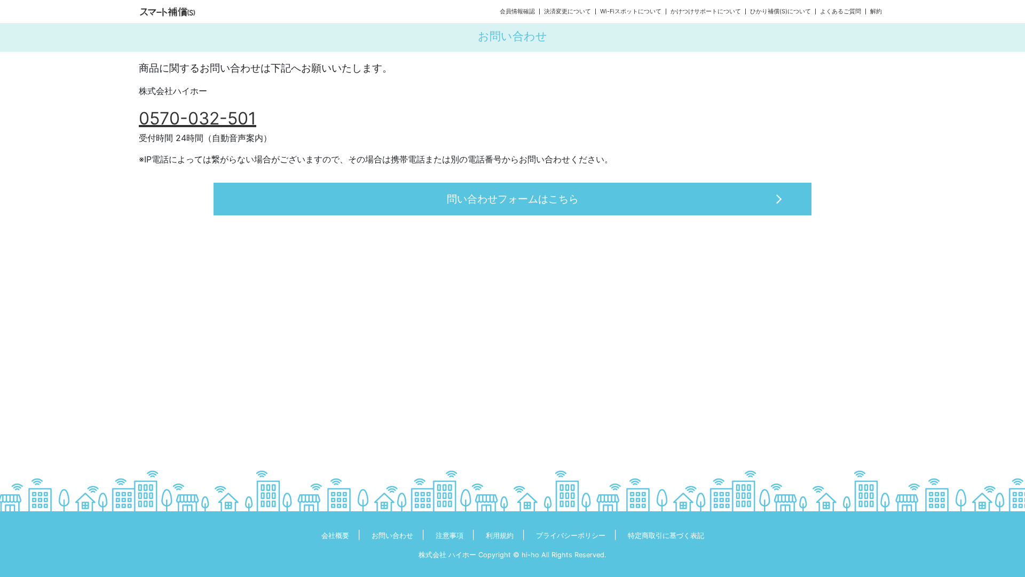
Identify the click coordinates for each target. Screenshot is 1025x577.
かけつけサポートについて (706, 11)
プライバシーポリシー (570, 536)
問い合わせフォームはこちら (513, 198)
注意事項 (449, 536)
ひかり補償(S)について (780, 11)
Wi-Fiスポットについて (630, 11)
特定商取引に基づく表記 (666, 536)
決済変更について (567, 11)
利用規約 (500, 536)
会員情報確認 (517, 11)
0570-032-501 (197, 118)
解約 (876, 11)
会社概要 (335, 536)
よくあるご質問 (840, 11)
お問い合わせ (392, 536)
